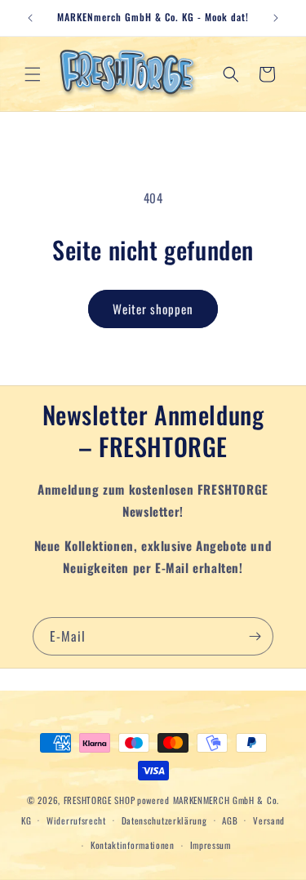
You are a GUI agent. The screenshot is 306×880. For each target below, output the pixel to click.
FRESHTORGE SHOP (99, 800)
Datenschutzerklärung (164, 820)
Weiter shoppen (153, 309)
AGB (229, 820)
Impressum (210, 844)
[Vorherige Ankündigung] (30, 18)
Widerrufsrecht (76, 820)
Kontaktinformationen (133, 844)
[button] (33, 74)
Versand (269, 820)
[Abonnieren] (255, 636)
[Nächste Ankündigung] (276, 18)
